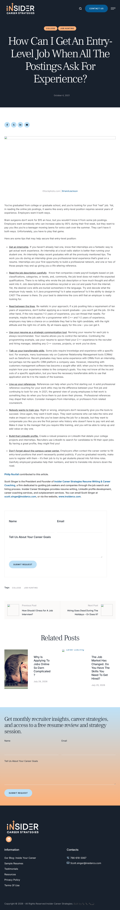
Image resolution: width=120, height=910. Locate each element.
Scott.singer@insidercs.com (85, 863)
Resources (10, 874)
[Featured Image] (16, 669)
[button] (96, 8)
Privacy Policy (12, 879)
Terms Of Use (11, 885)
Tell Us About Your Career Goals (30, 537)
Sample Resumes (13, 863)
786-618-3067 (78, 857)
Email (60, 521)
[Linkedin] (9, 839)
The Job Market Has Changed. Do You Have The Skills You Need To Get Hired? (100, 667)
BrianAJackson (70, 191)
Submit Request (22, 564)
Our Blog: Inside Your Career (20, 857)
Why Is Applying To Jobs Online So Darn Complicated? (42, 666)
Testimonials (11, 868)
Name (13, 521)
